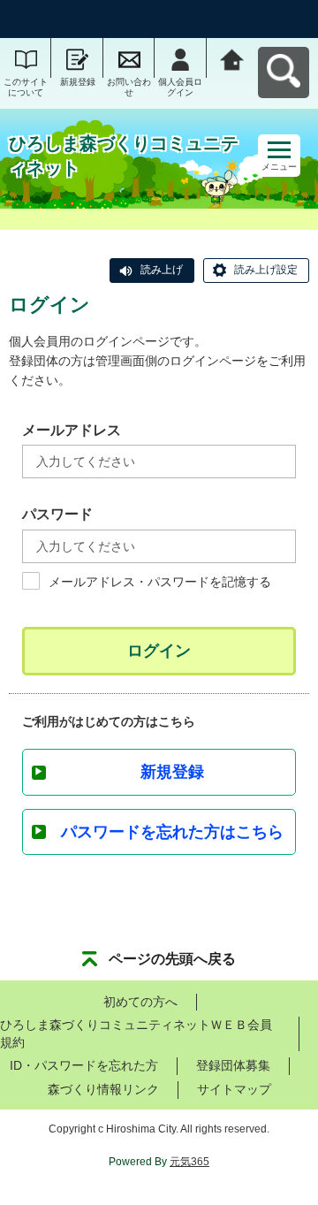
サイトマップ (234, 1089)
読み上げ (161, 269)
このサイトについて (26, 87)
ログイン (159, 651)
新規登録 (77, 82)
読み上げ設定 (266, 269)
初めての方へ (140, 1002)
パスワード (57, 514)
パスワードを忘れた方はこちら (172, 832)
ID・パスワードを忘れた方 (84, 1065)
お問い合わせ (129, 87)
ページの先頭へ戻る (172, 958)
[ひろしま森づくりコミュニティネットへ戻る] (232, 57)
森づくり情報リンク (103, 1089)
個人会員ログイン (180, 87)
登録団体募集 (233, 1065)
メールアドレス (71, 430)
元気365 (189, 1161)
